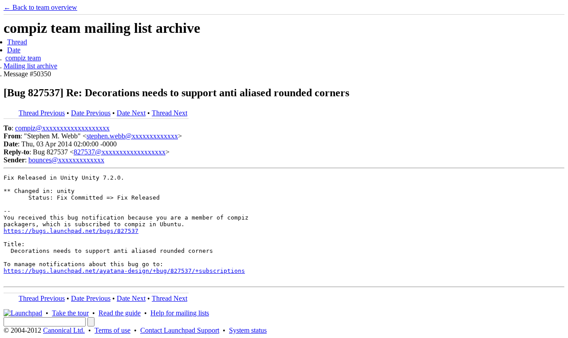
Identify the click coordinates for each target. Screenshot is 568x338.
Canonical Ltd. (64, 330)
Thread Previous (42, 113)
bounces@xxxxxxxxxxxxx (66, 160)
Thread (17, 42)
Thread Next (169, 113)
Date (13, 50)
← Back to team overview (40, 7)
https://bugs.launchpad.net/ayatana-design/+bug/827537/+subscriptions (124, 270)
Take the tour (70, 313)
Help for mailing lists (179, 313)
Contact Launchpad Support (179, 330)
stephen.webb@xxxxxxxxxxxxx (132, 136)
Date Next (131, 113)
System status (248, 330)
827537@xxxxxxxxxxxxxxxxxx (120, 152)
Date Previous (90, 113)
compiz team (23, 58)
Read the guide (120, 313)
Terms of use (112, 330)
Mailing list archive (30, 66)
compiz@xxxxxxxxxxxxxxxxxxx (62, 128)
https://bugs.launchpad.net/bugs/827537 (71, 231)
